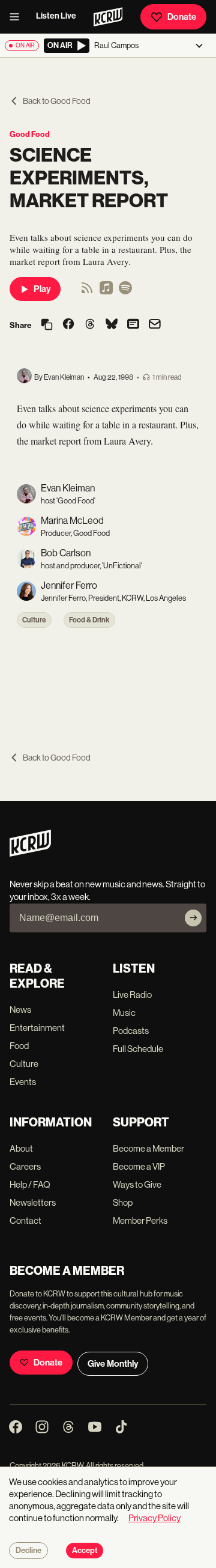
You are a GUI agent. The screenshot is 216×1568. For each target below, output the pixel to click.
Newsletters (33, 1202)
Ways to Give (137, 1184)
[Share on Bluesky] (112, 325)
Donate (181, 16)
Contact (25, 1220)
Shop (123, 1202)
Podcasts (131, 1031)
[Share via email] (155, 325)
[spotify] (125, 291)
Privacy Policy (154, 1518)
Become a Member (148, 1148)
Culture (34, 620)
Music (124, 1012)
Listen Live (56, 16)
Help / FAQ (30, 1184)
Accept (84, 1550)
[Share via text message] (133, 325)
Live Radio (132, 994)
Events (23, 1082)
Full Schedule (138, 1049)
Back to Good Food (57, 101)
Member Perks (140, 1220)
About (21, 1148)
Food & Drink (89, 620)
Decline (28, 1550)
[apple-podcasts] (106, 291)
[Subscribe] (193, 918)
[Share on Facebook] (68, 325)
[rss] (87, 291)
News (20, 1009)
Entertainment (37, 1028)
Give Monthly (113, 1363)
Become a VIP (139, 1166)
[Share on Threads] (90, 325)
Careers (25, 1166)
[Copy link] (47, 325)
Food (19, 1046)
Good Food (30, 134)
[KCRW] (30, 853)
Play (42, 289)
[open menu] (18, 17)
